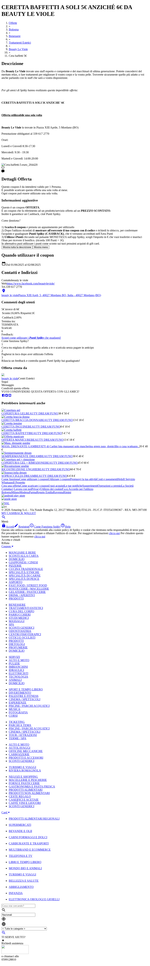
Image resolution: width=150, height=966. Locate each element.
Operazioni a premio (109, 485)
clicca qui (114, 533)
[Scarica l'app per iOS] (9, 498)
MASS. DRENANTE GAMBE (20, 446)
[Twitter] (6, 395)
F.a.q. (65, 489)
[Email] (10, 395)
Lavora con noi (22, 489)
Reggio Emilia (44, 492)
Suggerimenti (90, 485)
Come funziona (10, 479)
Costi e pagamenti (107, 479)
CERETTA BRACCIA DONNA (20, 420)
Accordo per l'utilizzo (80, 489)
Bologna (6, 492)
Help (120, 479)
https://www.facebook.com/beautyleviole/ (31, 283)
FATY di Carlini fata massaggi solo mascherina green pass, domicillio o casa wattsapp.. (89, 446)
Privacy (35, 489)
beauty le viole (9, 378)
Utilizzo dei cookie (51, 489)
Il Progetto (19, 482)
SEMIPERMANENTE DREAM (20, 456)
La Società (127, 485)
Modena (24, 492)
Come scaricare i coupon (34, 485)
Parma (32, 492)
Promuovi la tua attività (83, 479)
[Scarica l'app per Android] (13, 495)
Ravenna (58, 492)
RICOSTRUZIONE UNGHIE (19, 469)
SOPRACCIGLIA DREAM (18, 475)
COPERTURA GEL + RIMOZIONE (23, 462)
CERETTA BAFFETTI (15, 433)
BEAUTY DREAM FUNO (42, 413)
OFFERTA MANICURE (16, 439)
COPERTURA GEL (13, 413)
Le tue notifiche (73, 485)
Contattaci (7, 489)
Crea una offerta (10, 485)
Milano (15, 492)
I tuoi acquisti (56, 485)
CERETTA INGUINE (14, 426)
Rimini (67, 492)
